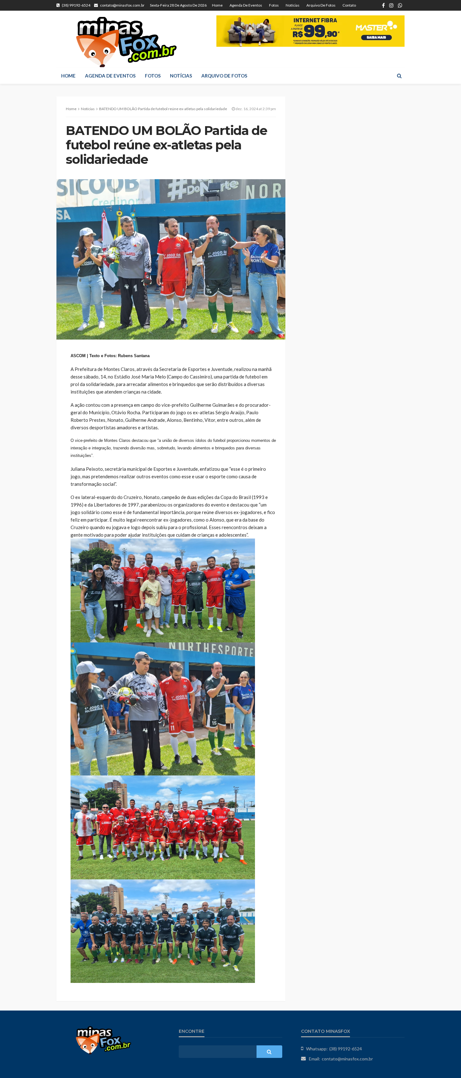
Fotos (274, 5)
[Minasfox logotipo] (126, 42)
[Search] (399, 75)
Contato (349, 5)
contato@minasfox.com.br (347, 1058)
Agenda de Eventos (246, 5)
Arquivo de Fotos (321, 5)
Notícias (292, 5)
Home (217, 5)
